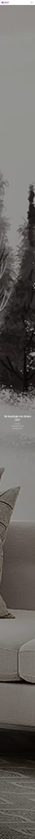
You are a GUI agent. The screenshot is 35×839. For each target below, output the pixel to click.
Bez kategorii (20, 426)
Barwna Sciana (18, 428)
